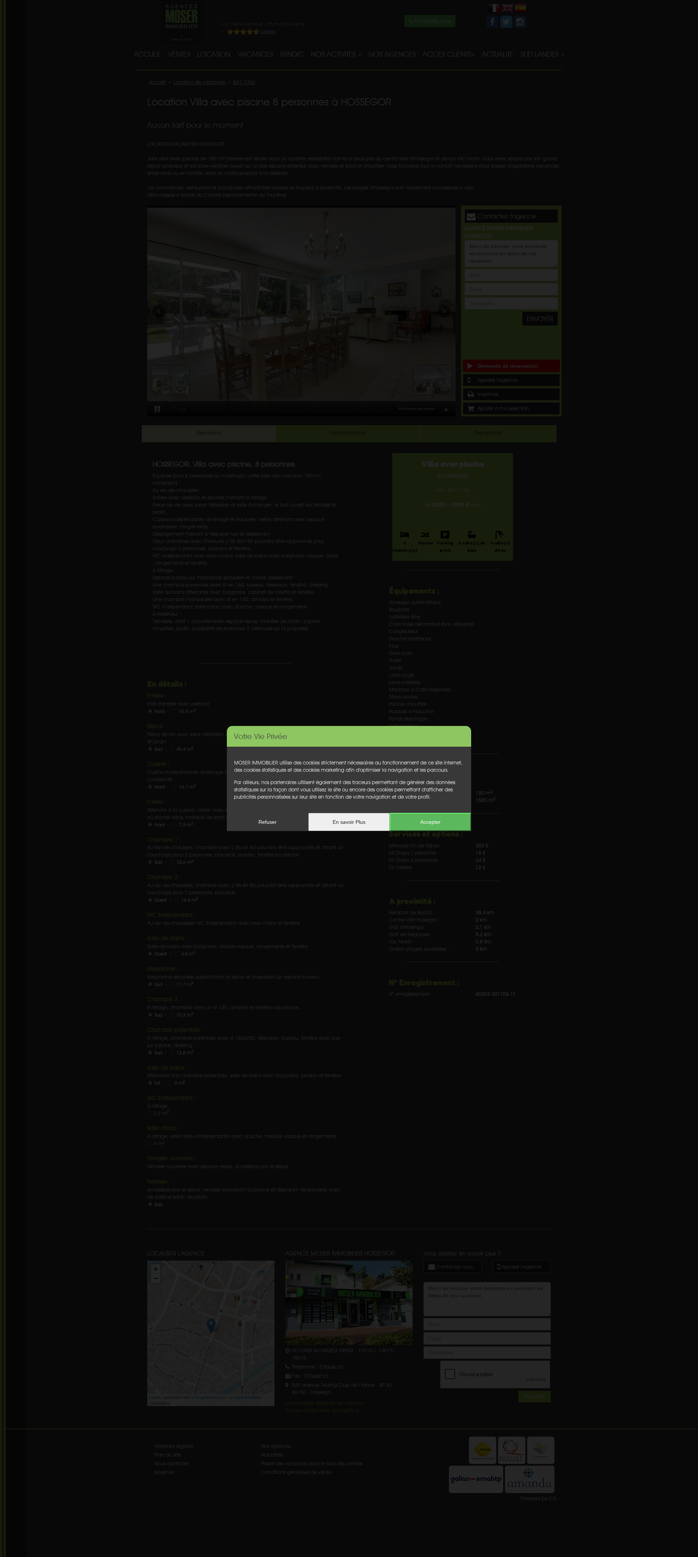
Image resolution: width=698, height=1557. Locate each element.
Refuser (267, 822)
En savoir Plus (349, 822)
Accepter (430, 822)
